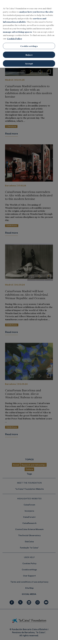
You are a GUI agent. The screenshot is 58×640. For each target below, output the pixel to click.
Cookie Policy (14, 38)
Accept (29, 63)
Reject (29, 54)
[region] (29, 34)
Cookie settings (29, 46)
